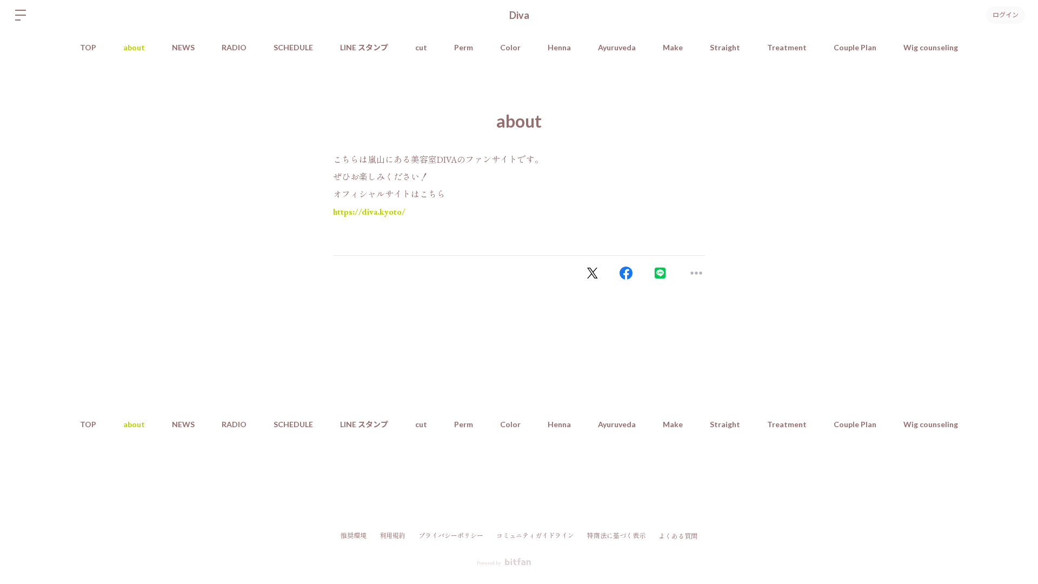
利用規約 (392, 536)
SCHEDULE (293, 47)
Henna (559, 47)
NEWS (183, 47)
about (134, 47)
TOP (88, 47)
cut (421, 47)
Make (673, 47)
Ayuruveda (617, 47)
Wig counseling (930, 47)
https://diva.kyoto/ (369, 211)
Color (510, 47)
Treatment (787, 47)
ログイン (1006, 15)
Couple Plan (855, 47)
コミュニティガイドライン (535, 536)
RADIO (234, 47)
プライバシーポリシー (450, 536)
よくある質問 (677, 536)
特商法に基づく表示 (616, 536)
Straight (725, 47)
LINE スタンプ (364, 47)
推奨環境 (354, 536)
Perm (463, 47)
